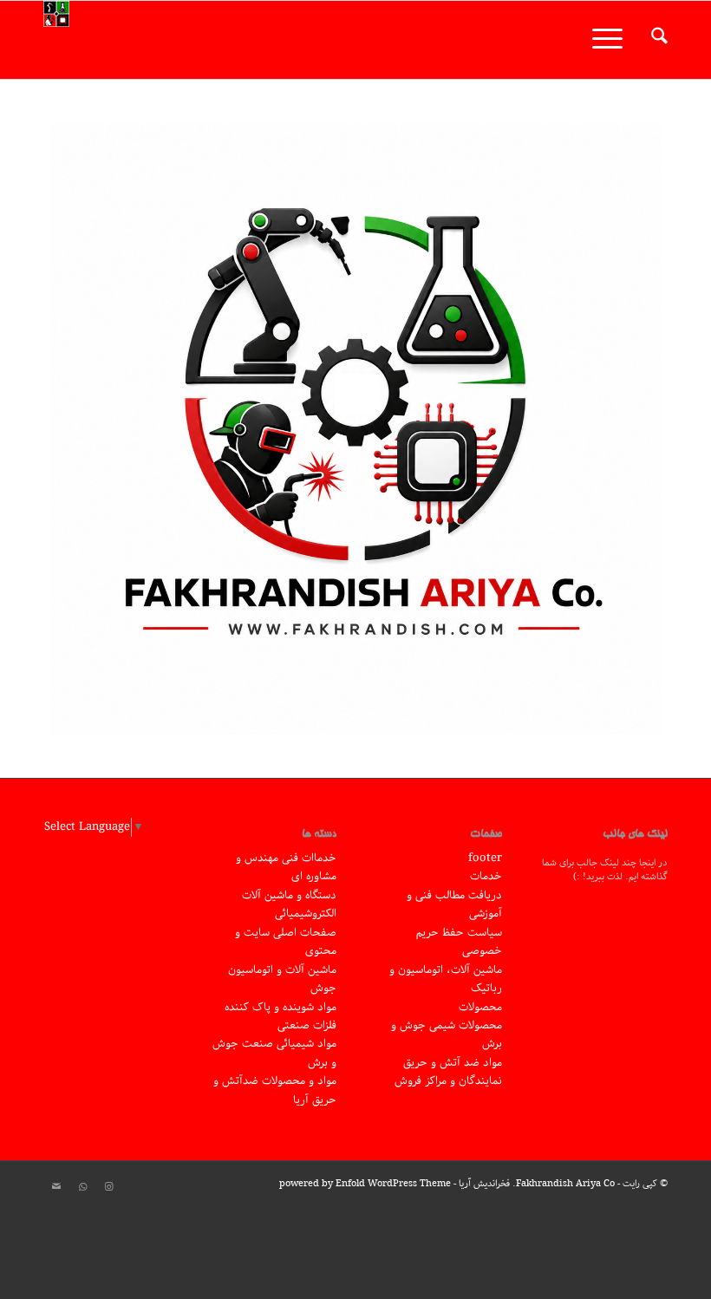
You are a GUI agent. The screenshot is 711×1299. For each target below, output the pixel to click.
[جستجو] (651, 40)
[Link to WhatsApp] (82, 1187)
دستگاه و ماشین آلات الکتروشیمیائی (289, 904)
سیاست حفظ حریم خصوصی (459, 942)
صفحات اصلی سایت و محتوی (285, 942)
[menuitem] (651, 40)
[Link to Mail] (56, 1187)
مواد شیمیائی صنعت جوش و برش (274, 1053)
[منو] (613, 40)
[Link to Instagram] (108, 1187)
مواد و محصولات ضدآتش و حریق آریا (274, 1090)
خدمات (486, 876)
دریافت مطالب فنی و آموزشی (454, 904)
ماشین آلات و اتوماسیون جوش (282, 979)
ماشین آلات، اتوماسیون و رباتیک (445, 979)
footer (485, 858)
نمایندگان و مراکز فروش (448, 1081)
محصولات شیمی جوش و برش (446, 1034)
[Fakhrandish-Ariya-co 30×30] (56, 40)
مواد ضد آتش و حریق (452, 1063)
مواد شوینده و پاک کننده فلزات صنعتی (280, 1016)
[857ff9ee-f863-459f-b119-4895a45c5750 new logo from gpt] (356, 428)
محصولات (480, 1007)
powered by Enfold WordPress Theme (365, 1183)
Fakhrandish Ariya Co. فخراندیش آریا (537, 1183)
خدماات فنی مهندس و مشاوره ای (286, 867)
